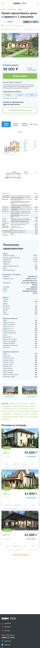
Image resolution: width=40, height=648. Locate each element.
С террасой (34, 411)
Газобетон (26, 414)
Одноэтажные (17, 414)
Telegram (20, 95)
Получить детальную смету (20, 110)
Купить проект (20, 76)
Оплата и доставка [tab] (25, 124)
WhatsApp (8, 95)
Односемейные (7, 414)
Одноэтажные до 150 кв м (10, 409)
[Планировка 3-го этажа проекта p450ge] (20, 214)
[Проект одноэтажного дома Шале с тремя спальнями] (20, 520)
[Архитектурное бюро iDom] (20, 3)
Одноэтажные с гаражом (9, 406)
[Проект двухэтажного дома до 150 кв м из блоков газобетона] (20, 438)
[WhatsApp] (37, 22)
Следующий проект (31, 396)
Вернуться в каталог (21, 555)
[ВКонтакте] (24, 22)
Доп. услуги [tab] (34, 124)
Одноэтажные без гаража (10, 416)
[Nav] (2, 3)
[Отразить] (20, 132)
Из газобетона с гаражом (27, 409)
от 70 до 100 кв (23, 403)
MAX (31, 95)
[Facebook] (27, 22)
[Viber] (35, 22)
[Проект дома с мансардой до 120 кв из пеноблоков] (20, 479)
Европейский (13, 403)
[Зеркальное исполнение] (35, 53)
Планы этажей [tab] (6, 124)
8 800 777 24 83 (8, 637)
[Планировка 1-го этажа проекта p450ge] (20, 148)
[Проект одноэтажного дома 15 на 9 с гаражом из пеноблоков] (10, 390)
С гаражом (32, 403)
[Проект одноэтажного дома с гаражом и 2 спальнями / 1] (20, 45)
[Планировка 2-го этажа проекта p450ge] (20, 176)
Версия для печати (32, 29)
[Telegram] (32, 22)
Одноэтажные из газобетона (27, 406)
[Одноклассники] (29, 22)
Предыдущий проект (9, 396)
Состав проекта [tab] (15, 124)
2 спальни (22, 416)
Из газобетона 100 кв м (22, 411)
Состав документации (32, 69)
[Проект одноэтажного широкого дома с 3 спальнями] (29, 390)
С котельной (34, 414)
